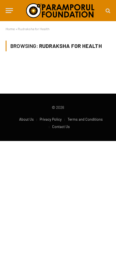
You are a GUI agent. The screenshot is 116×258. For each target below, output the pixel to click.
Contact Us (61, 126)
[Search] (107, 10)
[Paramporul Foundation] (60, 10)
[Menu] (9, 10)
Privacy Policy (51, 119)
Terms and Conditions (85, 119)
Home (10, 29)
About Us (26, 119)
